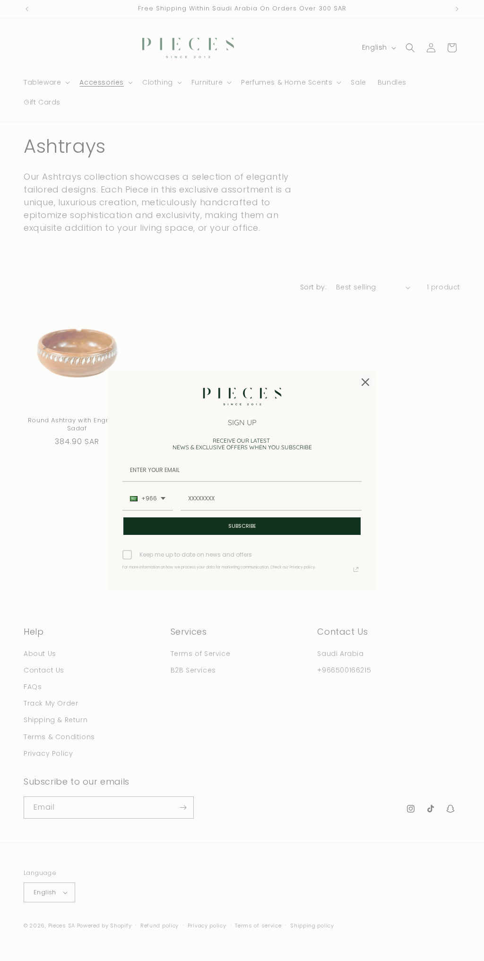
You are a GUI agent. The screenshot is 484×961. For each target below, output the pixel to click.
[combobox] (147, 499)
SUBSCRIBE (242, 526)
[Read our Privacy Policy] (356, 569)
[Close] (365, 382)
